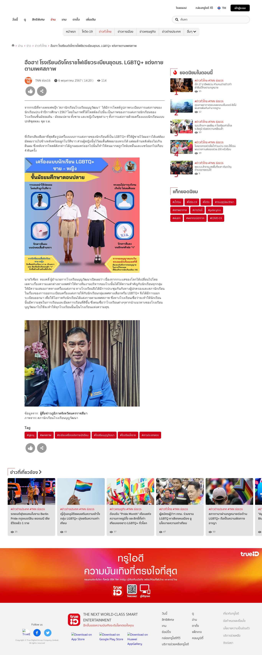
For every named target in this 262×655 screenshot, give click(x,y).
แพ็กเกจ (197, 632)
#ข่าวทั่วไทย (201, 81)
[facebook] (37, 633)
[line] (26, 633)
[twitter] (48, 633)
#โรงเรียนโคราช (128, 435)
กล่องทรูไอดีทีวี (171, 638)
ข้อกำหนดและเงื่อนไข (234, 621)
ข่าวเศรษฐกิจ (148, 31)
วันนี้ (15, 19)
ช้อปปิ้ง (166, 632)
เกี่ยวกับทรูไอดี (231, 614)
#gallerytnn (214, 210)
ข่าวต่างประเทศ (171, 31)
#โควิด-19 (192, 202)
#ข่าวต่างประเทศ (20, 509)
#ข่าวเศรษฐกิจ (118, 509)
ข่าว (29, 46)
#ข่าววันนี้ (197, 210)
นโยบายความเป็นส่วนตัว (236, 628)
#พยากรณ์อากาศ (195, 218)
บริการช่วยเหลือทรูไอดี (175, 644)
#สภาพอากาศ (180, 210)
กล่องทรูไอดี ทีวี (204, 8)
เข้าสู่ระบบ (240, 8)
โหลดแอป (181, 8)
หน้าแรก (71, 31)
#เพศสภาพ (45, 435)
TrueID (23, 8)
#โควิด (206, 202)
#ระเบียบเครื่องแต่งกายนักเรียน (72, 435)
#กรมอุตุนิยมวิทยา (224, 202)
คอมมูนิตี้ (197, 638)
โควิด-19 (87, 31)
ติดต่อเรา (228, 643)
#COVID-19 (216, 218)
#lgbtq (30, 435)
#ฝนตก (176, 218)
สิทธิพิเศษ (38, 19)
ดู (25, 19)
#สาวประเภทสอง (150, 435)
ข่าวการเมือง (125, 31)
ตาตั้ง (76, 19)
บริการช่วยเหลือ (231, 636)
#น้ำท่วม (177, 202)
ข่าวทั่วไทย (105, 31)
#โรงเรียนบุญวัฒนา (104, 435)
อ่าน (53, 19)
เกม (64, 19)
